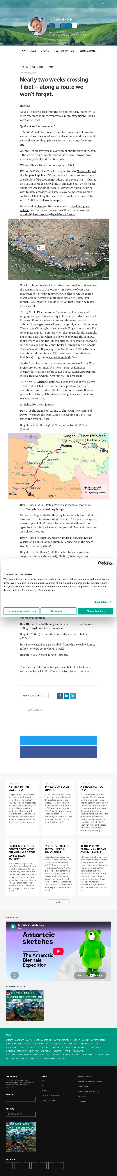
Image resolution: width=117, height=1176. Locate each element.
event (27, 1043)
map (56, 200)
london (11, 1051)
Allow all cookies (96, 611)
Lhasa (40, 206)
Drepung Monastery (64, 515)
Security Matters (64, 50)
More (58, 901)
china (86, 1040)
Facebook (51, 25)
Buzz (33, 50)
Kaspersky (83, 1086)
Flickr (51, 1165)
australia (47, 1040)
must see (58, 1051)
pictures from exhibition (19, 1054)
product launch (43, 1054)
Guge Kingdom (32, 628)
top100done (23, 1058)
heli (77, 1043)
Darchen (72, 345)
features (57, 1043)
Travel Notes (87, 50)
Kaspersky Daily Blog (88, 1091)
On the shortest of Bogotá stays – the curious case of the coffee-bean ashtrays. (22, 852)
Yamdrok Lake (68, 537)
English (104, 3)
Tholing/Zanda (53, 624)
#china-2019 (37, 67)
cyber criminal (99, 1040)
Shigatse (45, 537)
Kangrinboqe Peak (60, 357)
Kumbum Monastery (64, 542)
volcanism (50, 1058)
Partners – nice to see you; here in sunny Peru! (56, 849)
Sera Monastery (29, 509)
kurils (82, 1047)
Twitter (57, 25)
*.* (23, 50)
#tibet (50, 67)
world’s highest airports (34, 214)
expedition (39, 1043)
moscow (34, 1051)
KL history (71, 1047)
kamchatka (57, 1047)
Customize (56, 611)
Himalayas (71, 196)
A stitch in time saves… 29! (19, 788)
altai (29, 1040)
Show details (101, 602)
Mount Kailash (57, 345)
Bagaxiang (47, 349)
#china (25, 67)
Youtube (43, 1165)
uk (33, 1058)
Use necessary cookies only (21, 611)
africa (10, 1040)
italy (23, 1047)
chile (77, 1040)
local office (95, 1047)
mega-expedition (74, 116)
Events (45, 50)
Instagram (63, 25)
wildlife (63, 1058)
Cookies (82, 1101)
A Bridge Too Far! (91, 788)
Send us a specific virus (90, 1081)
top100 (10, 1058)
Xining (54, 410)
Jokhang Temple (55, 509)
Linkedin (68, 25)
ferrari (68, 1043)
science (77, 1054)
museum (46, 1051)
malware (22, 1051)
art (37, 1040)
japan (45, 1047)
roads (57, 1054)
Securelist (83, 1096)
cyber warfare (14, 1043)
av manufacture (63, 1040)
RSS (60, 1165)
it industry (34, 1047)
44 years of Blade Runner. (56, 788)
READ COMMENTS (34, 695)
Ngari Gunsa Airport (63, 214)
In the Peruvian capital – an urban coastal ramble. (93, 849)
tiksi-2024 (104, 1054)
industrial (12, 1047)
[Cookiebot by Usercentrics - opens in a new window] (100, 563)
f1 (48, 1043)
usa (40, 1058)
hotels (85, 1043)
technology (90, 1054)
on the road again (75, 1051)
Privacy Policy (85, 1076)
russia (67, 1054)
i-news (95, 1043)
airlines (20, 1040)
